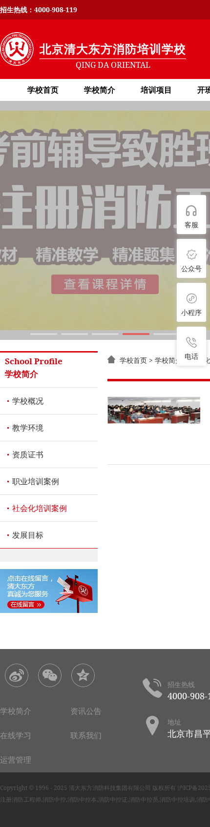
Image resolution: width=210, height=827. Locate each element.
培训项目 (156, 89)
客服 (191, 224)
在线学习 (15, 735)
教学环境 (27, 427)
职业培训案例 (35, 481)
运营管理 (15, 759)
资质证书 (27, 454)
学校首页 (43, 89)
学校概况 (27, 400)
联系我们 (86, 735)
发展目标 (27, 535)
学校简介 (99, 89)
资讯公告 (86, 711)
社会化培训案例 (39, 508)
